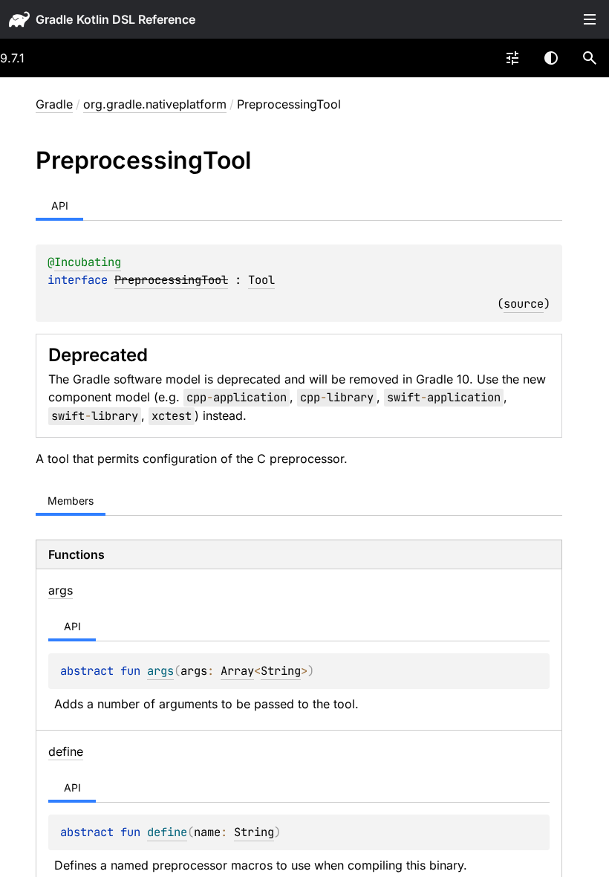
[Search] (589, 58)
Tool (261, 280)
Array (237, 671)
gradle (54, 19)
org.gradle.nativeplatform (155, 104)
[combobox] (512, 58)
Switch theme (551, 58)
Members (71, 500)
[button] (589, 58)
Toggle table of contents (589, 19)
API (59, 205)
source (524, 303)
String (281, 671)
